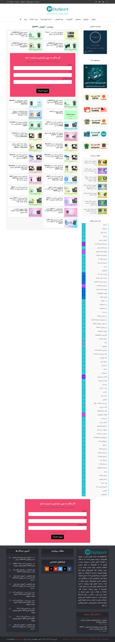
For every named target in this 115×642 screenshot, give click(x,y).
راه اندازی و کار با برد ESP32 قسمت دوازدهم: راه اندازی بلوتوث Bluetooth (55, 178)
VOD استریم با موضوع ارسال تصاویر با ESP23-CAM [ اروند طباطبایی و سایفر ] (93, 628)
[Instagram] (65, 569)
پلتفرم (94, 19)
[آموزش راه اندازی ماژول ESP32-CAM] (102, 195)
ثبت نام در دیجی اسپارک (69, 639)
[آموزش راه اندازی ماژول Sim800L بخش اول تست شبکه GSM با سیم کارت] (102, 187)
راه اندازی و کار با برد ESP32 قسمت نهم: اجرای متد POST (18, 188)
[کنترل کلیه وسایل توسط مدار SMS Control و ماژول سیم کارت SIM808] (102, 211)
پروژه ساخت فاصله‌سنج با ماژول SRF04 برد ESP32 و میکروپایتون (53, 135)
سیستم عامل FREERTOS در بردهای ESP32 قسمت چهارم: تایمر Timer (18, 34)
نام (71, 72)
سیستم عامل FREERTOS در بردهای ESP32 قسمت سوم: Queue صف (54, 45)
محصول (78, 19)
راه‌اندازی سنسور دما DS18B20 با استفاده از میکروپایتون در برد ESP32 (18, 124)
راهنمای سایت (105, 639)
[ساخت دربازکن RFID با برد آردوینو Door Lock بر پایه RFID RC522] (102, 171)
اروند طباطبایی (31, 570)
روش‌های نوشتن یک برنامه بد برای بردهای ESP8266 (24, 571)
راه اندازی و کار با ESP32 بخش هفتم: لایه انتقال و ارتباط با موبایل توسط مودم (18, 200)
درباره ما (16, 2)
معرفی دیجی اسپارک (82, 639)
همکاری (22, 2)
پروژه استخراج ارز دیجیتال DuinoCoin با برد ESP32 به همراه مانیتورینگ (19, 113)
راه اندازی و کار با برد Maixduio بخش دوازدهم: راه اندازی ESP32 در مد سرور (18, 156)
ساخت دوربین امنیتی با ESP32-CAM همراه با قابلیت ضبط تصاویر (19, 211)
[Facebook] (69, 569)
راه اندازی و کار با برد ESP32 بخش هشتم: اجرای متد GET (54, 199)
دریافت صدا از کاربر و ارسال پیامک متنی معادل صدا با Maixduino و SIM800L (19, 145)
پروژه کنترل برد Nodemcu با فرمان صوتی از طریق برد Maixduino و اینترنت (19, 135)
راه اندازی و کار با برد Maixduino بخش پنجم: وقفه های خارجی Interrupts (18, 167)
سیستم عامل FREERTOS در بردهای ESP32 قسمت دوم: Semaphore (19, 45)
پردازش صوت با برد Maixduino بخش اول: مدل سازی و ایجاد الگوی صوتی (54, 145)
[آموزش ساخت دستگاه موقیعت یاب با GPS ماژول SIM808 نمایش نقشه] (102, 179)
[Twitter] (60, 569)
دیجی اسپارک (19, 639)
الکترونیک (69, 19)
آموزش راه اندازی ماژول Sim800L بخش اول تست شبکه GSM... (90, 187)
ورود (25, 19)
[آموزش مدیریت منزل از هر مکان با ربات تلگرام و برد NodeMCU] (102, 163)
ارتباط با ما (10, 2)
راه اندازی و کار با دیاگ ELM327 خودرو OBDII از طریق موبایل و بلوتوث (24, 565)
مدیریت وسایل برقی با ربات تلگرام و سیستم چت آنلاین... (90, 203)
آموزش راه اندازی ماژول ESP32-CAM (90, 194)
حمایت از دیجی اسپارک (32, 2)
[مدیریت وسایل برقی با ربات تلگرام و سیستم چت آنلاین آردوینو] (102, 203)
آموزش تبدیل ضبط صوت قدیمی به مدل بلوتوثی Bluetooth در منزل (23, 558)
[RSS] (47, 569)
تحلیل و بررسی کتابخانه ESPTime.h (56, 112)
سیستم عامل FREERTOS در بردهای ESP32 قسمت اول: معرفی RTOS (54, 102)
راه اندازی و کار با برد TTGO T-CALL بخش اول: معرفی (54, 33)
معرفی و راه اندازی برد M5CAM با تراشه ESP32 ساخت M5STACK (18, 102)
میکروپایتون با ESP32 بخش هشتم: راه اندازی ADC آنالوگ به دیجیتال (53, 211)
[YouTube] (56, 569)
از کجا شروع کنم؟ (46, 19)
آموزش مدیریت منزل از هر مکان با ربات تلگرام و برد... (90, 163)
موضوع (86, 19)
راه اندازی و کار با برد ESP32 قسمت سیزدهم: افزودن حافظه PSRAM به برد (54, 124)
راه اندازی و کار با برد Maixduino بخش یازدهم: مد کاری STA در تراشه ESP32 (53, 167)
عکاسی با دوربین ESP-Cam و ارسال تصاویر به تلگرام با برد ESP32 (54, 221)
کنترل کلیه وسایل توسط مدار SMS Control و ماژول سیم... (90, 211)
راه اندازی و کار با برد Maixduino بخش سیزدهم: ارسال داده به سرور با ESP (53, 156)
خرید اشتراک (33, 19)
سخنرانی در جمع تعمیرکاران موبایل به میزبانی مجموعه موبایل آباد (94, 621)
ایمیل (70, 65)
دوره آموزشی (59, 19)
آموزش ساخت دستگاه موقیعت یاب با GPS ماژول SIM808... (91, 179)
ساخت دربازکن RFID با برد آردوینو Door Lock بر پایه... (90, 171)
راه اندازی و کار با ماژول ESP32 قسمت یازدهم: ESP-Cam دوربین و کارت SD (18, 178)
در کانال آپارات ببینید (92, 614)
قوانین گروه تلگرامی (94, 639)
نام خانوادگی (67, 79)
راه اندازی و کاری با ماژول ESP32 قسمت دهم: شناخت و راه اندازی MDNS (54, 189)
